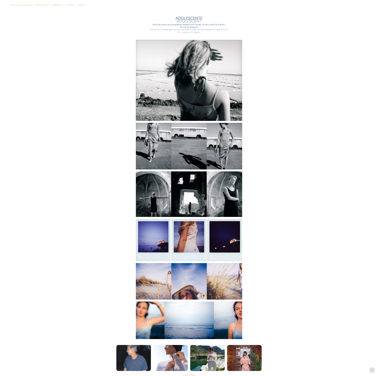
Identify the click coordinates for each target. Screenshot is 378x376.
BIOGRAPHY (70, 5)
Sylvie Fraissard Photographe (22, 5)
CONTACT (81, 5)
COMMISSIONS (57, 5)
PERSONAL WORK (42, 5)
